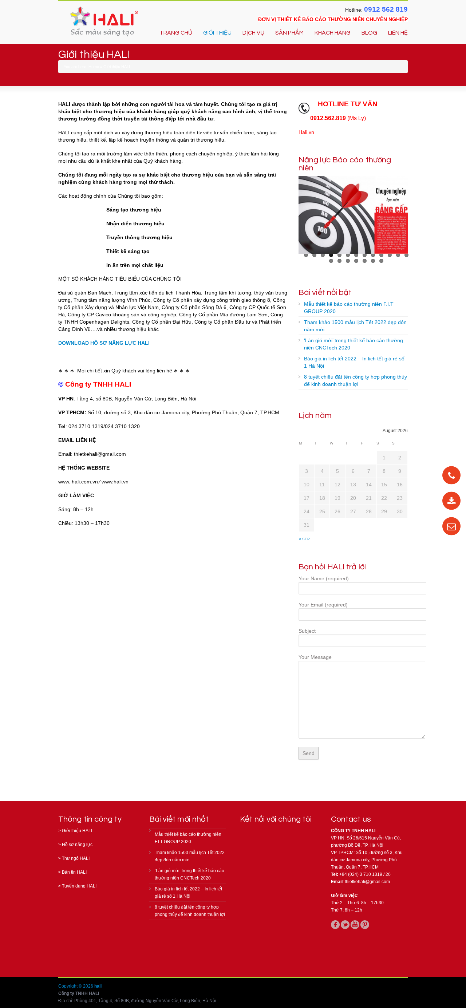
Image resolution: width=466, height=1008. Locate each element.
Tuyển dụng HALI (79, 886)
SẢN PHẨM (289, 33)
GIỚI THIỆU (217, 33)
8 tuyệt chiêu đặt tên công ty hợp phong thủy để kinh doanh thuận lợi (355, 380)
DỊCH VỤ (253, 33)
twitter (345, 924)
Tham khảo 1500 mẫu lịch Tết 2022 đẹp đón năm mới (355, 325)
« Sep (304, 539)
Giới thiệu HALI (77, 830)
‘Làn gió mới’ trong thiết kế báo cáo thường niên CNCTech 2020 (353, 344)
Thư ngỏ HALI (76, 858)
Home (93, 66)
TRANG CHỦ (175, 33)
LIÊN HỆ (398, 33)
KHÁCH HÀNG (333, 33)
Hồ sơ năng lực (77, 844)
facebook (335, 924)
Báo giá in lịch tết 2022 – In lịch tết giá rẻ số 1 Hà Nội (354, 362)
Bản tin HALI (74, 872)
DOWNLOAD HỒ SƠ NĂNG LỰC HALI (104, 343)
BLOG (369, 33)
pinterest (364, 924)
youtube (355, 924)
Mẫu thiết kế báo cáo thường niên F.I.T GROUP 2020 (349, 307)
